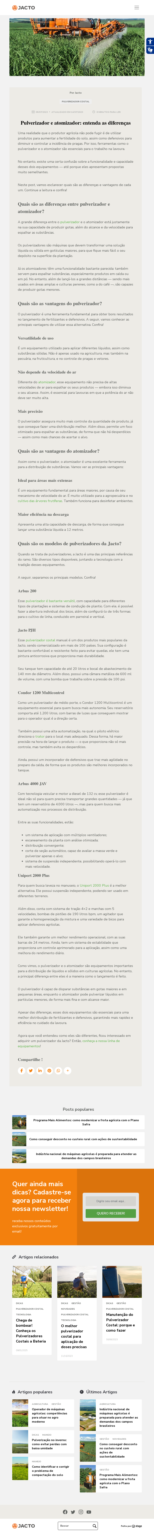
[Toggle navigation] (137, 7)
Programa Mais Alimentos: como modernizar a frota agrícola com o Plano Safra (119, 1481)
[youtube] (89, 1512)
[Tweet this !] (31, 1070)
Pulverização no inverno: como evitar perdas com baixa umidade (49, 1444)
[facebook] (65, 1511)
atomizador (47, 382)
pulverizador (70, 222)
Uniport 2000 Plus (95, 885)
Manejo (46, 1434)
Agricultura (40, 1404)
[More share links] (67, 1070)
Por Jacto (76, 93)
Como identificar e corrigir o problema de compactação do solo (50, 1471)
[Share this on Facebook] (21, 1070)
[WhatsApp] (58, 1070)
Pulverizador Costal (75, 101)
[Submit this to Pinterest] (49, 1070)
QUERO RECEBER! (111, 1213)
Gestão (76, 1303)
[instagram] (81, 1511)
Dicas (19, 1303)
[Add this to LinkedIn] (40, 1070)
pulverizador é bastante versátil (50, 601)
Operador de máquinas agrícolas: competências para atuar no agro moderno (49, 1415)
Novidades (68, 1308)
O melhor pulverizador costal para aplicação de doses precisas (74, 1336)
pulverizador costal (41, 640)
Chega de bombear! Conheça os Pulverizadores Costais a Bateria (31, 1331)
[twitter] (73, 1512)
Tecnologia (23, 1314)
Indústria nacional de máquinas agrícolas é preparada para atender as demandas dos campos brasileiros (119, 1417)
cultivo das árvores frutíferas (40, 501)
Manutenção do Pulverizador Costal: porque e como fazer (120, 1322)
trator (40, 736)
